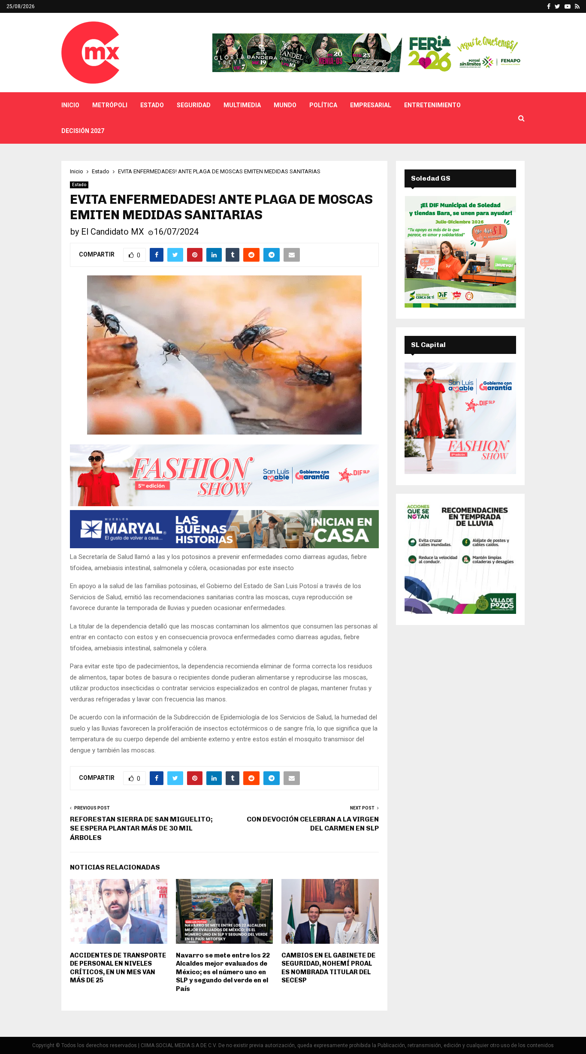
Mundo (285, 105)
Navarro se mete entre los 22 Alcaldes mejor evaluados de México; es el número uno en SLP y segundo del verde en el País (223, 972)
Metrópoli (109, 105)
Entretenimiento (432, 105)
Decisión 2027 (82, 130)
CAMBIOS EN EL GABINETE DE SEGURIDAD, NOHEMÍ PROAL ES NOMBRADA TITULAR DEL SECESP (328, 968)
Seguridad (194, 105)
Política (323, 105)
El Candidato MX (112, 232)
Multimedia (242, 105)
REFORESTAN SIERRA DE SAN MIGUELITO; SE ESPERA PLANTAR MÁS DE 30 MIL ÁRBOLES (141, 828)
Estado (152, 105)
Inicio (70, 105)
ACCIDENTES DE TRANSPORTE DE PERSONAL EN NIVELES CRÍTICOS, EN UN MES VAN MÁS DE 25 (118, 968)
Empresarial (370, 105)
